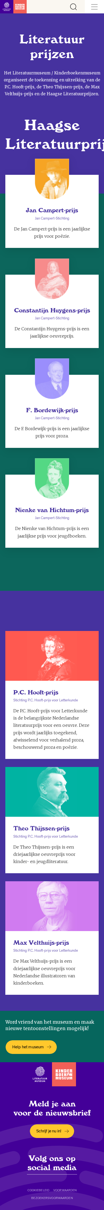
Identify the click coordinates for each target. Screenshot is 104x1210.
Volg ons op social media (52, 1163)
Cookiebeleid (38, 1190)
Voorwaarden (65, 1190)
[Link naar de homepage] (13, 6)
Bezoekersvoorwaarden (52, 1198)
